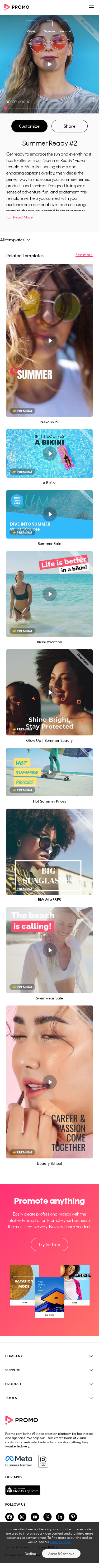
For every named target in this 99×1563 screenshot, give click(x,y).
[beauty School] (49, 1082)
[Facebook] (18, 1461)
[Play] (49, 64)
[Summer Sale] (49, 514)
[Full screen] (91, 100)
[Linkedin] (60, 1517)
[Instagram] (43, 1461)
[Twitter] (47, 1517)
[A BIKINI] (49, 453)
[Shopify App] (49, 1490)
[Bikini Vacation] (49, 594)
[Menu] (91, 7)
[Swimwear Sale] (49, 950)
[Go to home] (18, 7)
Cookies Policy (61, 1542)
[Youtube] (35, 1517)
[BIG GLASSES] (49, 852)
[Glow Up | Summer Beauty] (49, 692)
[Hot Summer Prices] (49, 772)
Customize (29, 126)
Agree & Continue (61, 1554)
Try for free (49, 1244)
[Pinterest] (73, 1517)
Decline (30, 1554)
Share (70, 126)
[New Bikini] (49, 340)
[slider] (5, 108)
